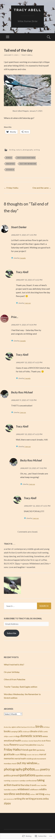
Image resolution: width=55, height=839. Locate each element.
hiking (23, 754)
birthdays (46, 727)
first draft (42, 741)
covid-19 (12, 736)
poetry (45, 769)
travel (33, 785)
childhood (25, 731)
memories (9, 758)
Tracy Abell (27, 10)
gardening (41, 750)
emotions (24, 741)
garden (32, 749)
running (7, 781)
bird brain (31, 727)
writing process (34, 798)
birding (12, 150)
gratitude (9, 754)
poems (37, 770)
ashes (18, 727)
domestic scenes (31, 736)
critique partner (26, 158)
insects (29, 755)
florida (6, 745)
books (7, 731)
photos (29, 769)
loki (33, 754)
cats (19, 731)
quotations (27, 775)
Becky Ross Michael (22, 392)
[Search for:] (27, 606)
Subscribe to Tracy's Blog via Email (23, 619)
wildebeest (23, 789)
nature (19, 150)
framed (21, 745)
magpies (10, 164)
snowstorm (15, 781)
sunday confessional (28, 780)
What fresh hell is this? (14, 664)
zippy (7, 803)
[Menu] (8, 37)
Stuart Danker (19, 227)
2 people (23, 258)
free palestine (30, 745)
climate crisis (36, 731)
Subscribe (11, 633)
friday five (40, 745)
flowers (13, 744)
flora (48, 740)
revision (47, 775)
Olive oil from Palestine (14, 679)
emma (45, 736)
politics (7, 775)
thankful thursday (21, 785)
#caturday (7, 727)
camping (14, 732)
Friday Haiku (11, 187)
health (17, 754)
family (31, 741)
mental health (20, 758)
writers (32, 794)
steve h (10, 170)
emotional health (12, 740)
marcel (42, 754)
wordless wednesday (17, 793)
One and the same (41, 187)
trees (38, 785)
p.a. (38, 763)
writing (37, 150)
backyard (24, 727)
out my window (28, 164)
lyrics (37, 755)
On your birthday (11, 672)
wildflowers (34, 790)
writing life (19, 798)
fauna (36, 741)
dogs (17, 736)
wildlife (43, 789)
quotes (39, 775)
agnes (13, 727)
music (14, 763)
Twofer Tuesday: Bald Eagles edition (20, 686)
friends (25, 749)
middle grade (31, 759)
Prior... (14, 317)
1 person (27, 303)
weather (14, 790)
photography (28, 150)
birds (9, 158)
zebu (46, 798)
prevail (15, 775)
